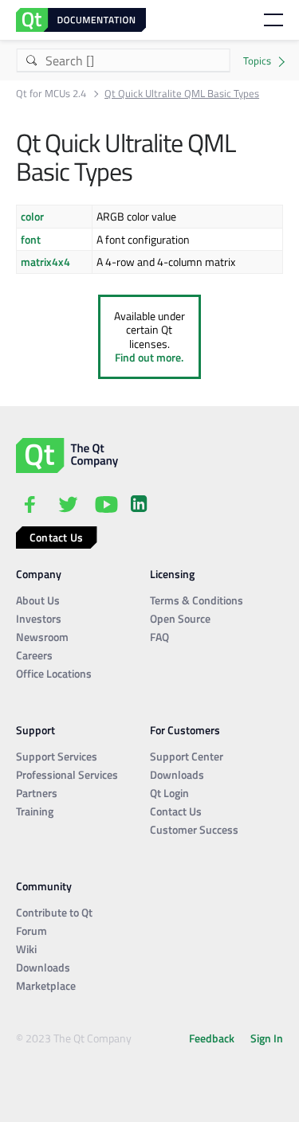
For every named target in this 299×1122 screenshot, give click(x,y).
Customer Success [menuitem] (194, 829)
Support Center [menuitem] (186, 756)
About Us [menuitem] (38, 600)
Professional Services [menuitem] (67, 774)
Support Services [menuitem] (56, 756)
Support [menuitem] (35, 729)
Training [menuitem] (34, 811)
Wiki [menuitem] (26, 948)
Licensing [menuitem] (172, 573)
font (31, 239)
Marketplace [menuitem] (46, 985)
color (32, 216)
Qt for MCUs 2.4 (51, 93)
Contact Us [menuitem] (176, 811)
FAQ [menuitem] (159, 636)
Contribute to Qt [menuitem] (54, 912)
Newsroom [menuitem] (42, 636)
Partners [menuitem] (36, 792)
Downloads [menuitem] (177, 774)
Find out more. (149, 357)
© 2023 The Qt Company (74, 1038)
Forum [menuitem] (31, 930)
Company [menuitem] (38, 573)
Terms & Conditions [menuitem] (196, 600)
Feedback (211, 1038)
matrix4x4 (45, 261)
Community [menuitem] (44, 886)
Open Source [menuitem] (180, 618)
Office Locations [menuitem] (54, 673)
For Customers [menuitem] (185, 729)
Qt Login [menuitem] (169, 792)
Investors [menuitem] (38, 618)
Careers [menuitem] (34, 655)
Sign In (266, 1038)
